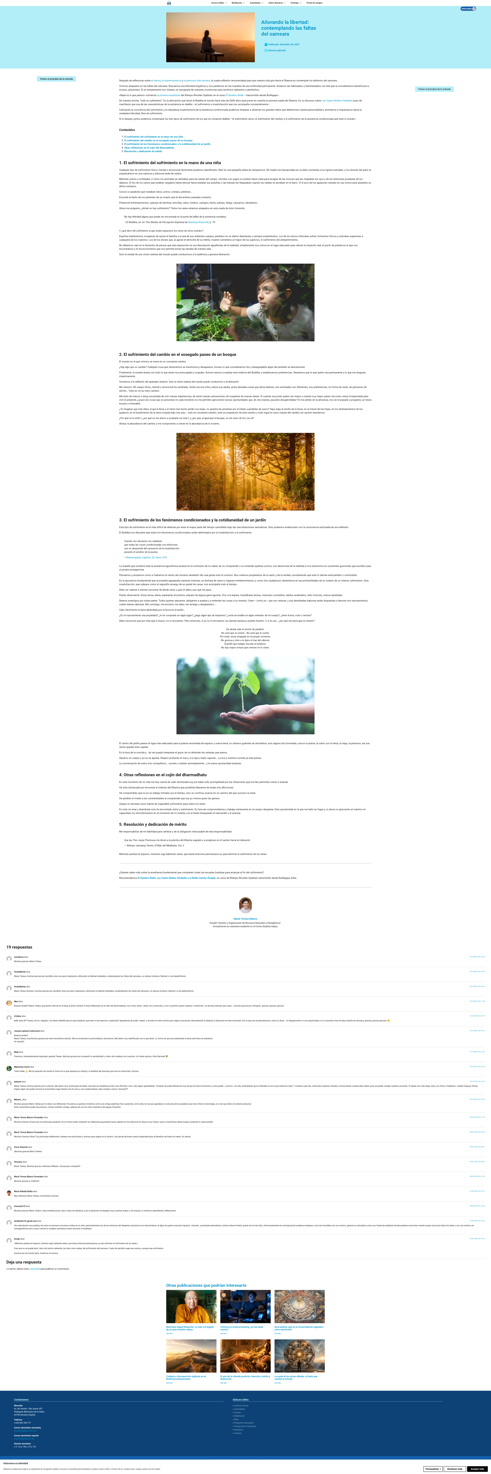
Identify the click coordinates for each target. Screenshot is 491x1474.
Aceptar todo (477, 1469)
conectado (34, 1268)
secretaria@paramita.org (25, 1431)
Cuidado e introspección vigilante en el (186, 1377)
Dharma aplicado (277, 50)
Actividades (255, 3)
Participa (295, 3)
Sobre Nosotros (276, 3)
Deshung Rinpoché (198, 222)
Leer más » (169, 1333)
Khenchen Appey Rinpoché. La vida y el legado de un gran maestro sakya (190, 1328)
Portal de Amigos (314, 3)
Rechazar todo (454, 1469)
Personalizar (432, 1469)
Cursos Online (217, 3)
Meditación (237, 3)
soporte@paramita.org (24, 1438)
